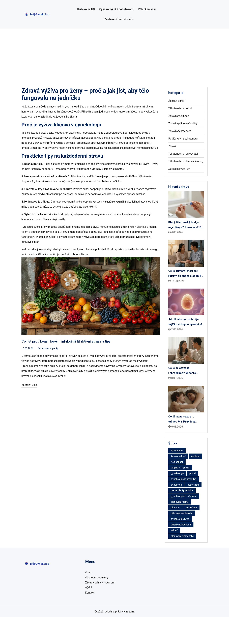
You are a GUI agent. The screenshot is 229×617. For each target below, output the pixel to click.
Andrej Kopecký (50, 348)
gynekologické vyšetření (183, 496)
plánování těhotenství (182, 536)
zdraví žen (191, 507)
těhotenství (177, 450)
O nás (88, 572)
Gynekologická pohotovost (116, 9)
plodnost (175, 507)
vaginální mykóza (180, 467)
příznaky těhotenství (181, 513)
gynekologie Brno (180, 519)
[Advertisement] (114, 53)
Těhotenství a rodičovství (183, 153)
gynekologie (177, 473)
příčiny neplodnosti (181, 524)
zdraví (174, 530)
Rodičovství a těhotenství (183, 138)
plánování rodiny (179, 501)
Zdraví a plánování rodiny (182, 123)
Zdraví (172, 146)
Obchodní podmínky (96, 577)
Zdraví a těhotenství (179, 131)
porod (192, 473)
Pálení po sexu (147, 9)
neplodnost (177, 462)
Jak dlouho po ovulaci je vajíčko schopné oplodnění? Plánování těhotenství (185, 322)
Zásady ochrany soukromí (100, 582)
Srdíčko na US (86, 9)
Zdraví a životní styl (179, 168)
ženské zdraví (178, 456)
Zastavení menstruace (118, 19)
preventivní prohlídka (182, 490)
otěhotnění (193, 484)
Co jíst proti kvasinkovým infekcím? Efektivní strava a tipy (65, 341)
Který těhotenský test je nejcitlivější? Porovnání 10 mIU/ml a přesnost (184, 225)
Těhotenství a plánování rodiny (186, 161)
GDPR (88, 587)
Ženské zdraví (176, 100)
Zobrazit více (29, 384)
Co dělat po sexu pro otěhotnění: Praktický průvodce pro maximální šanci (183, 419)
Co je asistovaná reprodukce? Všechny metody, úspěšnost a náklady (182, 371)
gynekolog (176, 484)
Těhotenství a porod (180, 108)
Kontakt (89, 592)
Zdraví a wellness (178, 116)
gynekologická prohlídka (183, 479)
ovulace (195, 456)
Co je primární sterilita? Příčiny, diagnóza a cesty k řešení (185, 273)
